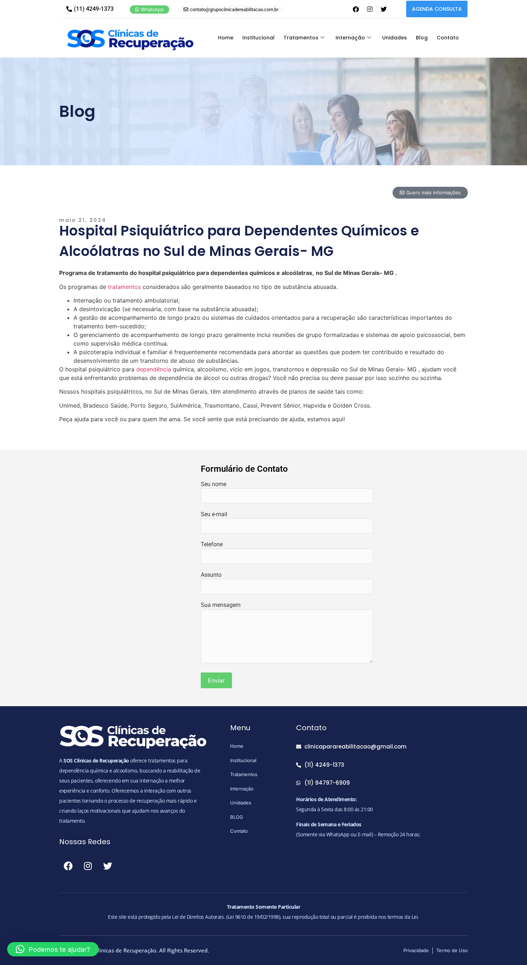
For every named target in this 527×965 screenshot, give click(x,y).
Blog (422, 37)
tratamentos (124, 286)
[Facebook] (356, 9)
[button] (53, 949)
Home (225, 37)
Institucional (258, 37)
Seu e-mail (214, 514)
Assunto (211, 574)
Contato (448, 37)
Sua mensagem (221, 605)
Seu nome (213, 484)
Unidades (394, 37)
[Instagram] (370, 9)
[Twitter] (384, 9)
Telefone (212, 544)
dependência (153, 369)
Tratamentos (301, 37)
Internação (350, 37)
